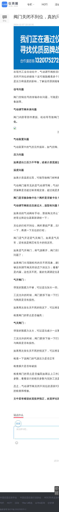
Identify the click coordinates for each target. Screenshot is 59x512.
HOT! (45, 4)
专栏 (30, 4)
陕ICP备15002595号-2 (17, 509)
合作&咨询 (40, 503)
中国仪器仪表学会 (8, 497)
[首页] (10, 4)
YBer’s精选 (27, 503)
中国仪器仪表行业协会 (30, 497)
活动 (17, 503)
